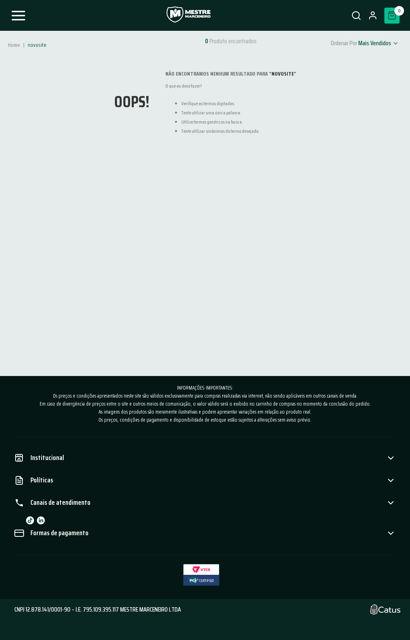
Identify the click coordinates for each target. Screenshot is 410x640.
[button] (356, 16)
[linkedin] (41, 520)
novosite (37, 44)
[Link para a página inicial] (14, 45)
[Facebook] (30, 520)
